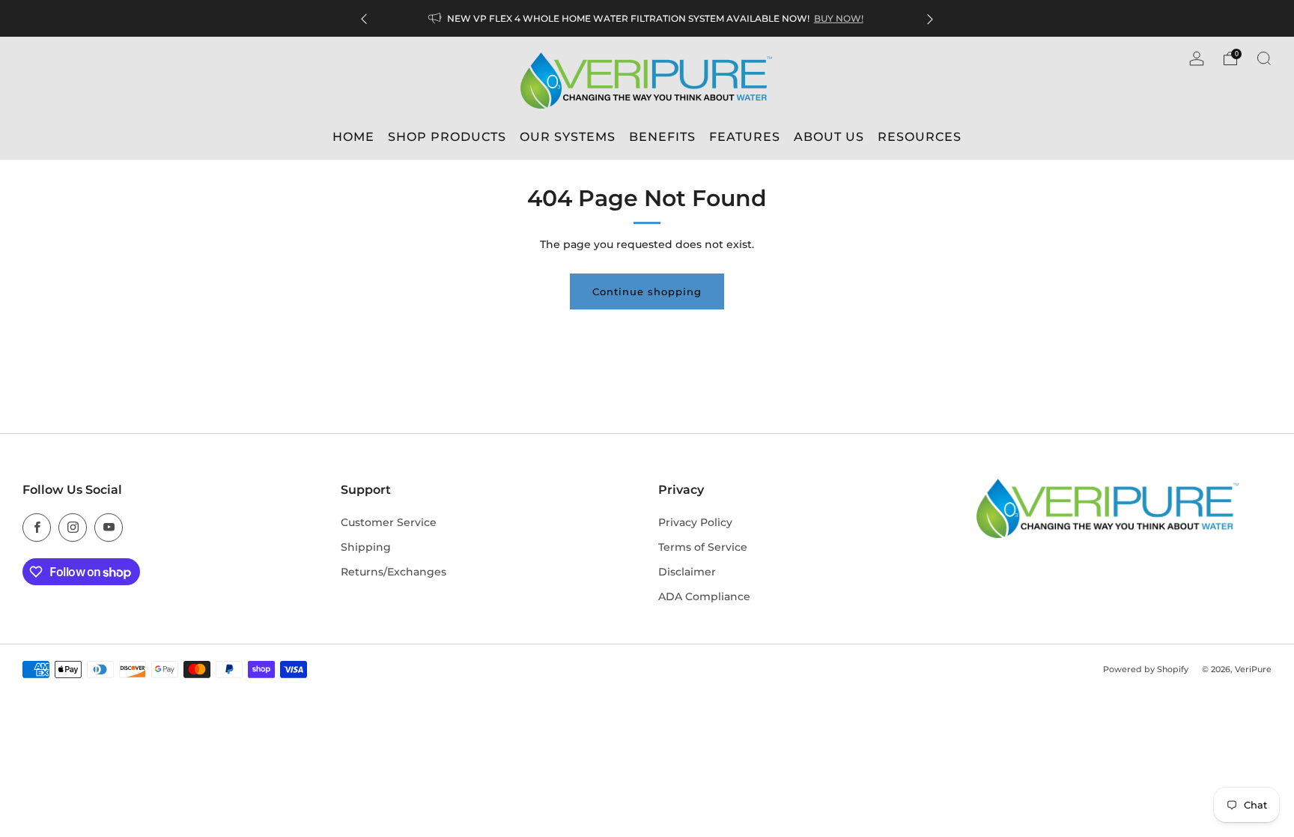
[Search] (1264, 58)
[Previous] (364, 18)
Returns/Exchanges (393, 571)
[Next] (930, 18)
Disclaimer (687, 571)
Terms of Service (702, 547)
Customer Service (389, 522)
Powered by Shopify (1145, 669)
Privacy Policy (695, 522)
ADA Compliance (704, 596)
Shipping (366, 547)
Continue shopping (647, 291)
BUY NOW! (838, 18)
